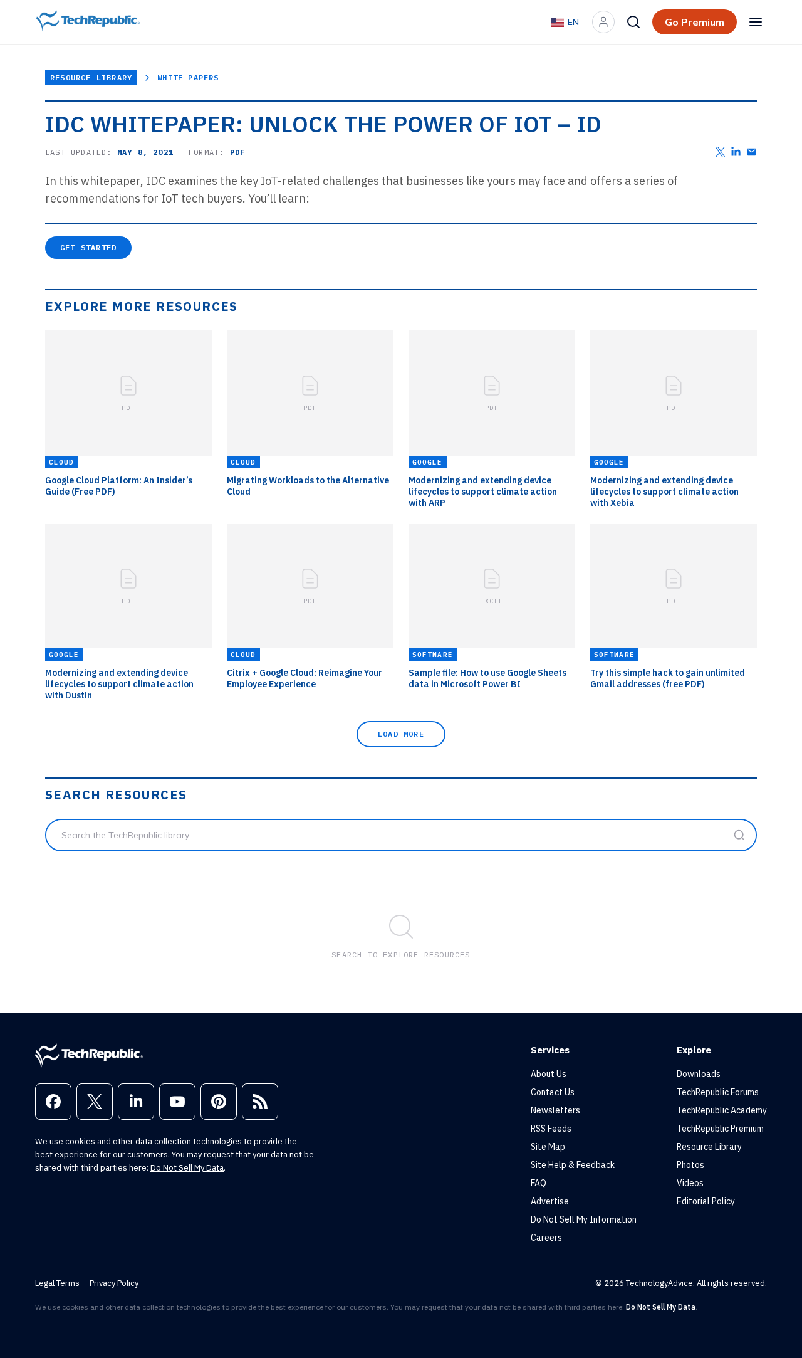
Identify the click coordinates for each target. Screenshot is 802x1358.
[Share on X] (720, 152)
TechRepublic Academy (722, 1110)
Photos (690, 1165)
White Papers (188, 77)
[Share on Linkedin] (736, 152)
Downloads (699, 1074)
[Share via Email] (751, 152)
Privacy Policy (114, 1283)
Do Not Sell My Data (187, 1167)
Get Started (88, 247)
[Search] (633, 22)
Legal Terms (57, 1283)
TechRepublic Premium (720, 1128)
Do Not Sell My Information (584, 1219)
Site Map (548, 1146)
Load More (401, 734)
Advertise (550, 1201)
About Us (548, 1074)
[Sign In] (603, 22)
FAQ (538, 1183)
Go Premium (694, 22)
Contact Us (553, 1092)
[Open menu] (755, 22)
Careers (546, 1237)
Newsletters (555, 1110)
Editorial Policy (706, 1201)
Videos (690, 1183)
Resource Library (91, 77)
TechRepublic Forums (718, 1092)
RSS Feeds (551, 1128)
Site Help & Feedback (573, 1165)
